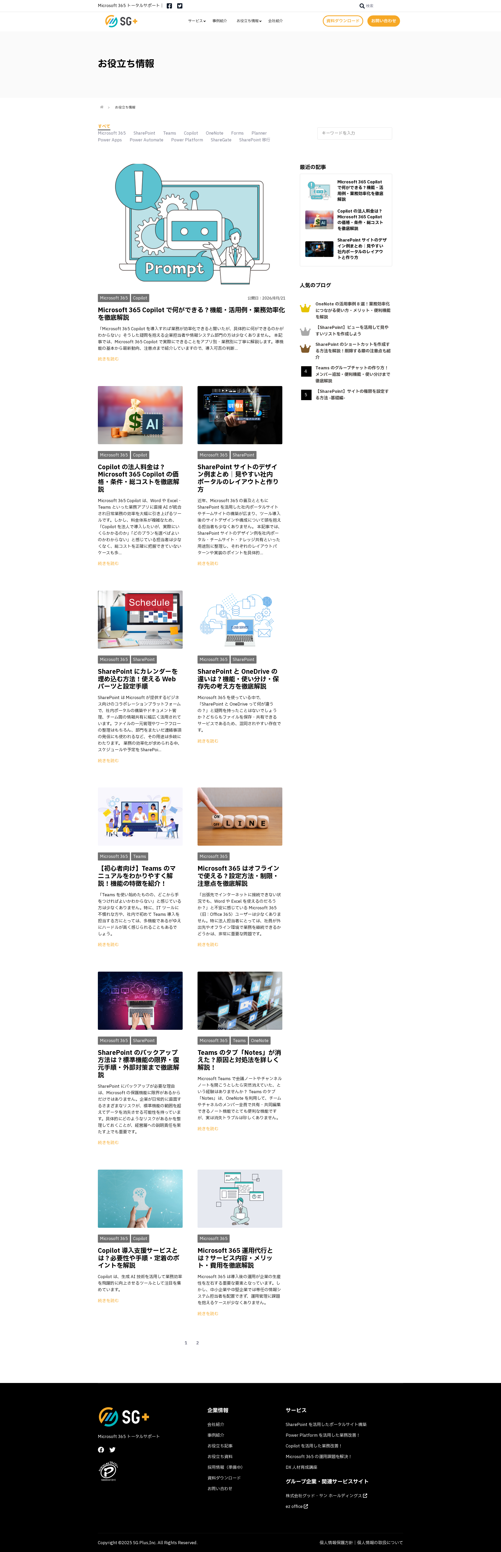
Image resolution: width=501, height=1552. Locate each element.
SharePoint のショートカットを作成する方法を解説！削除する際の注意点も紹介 (353, 351)
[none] (366, 6)
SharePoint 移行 (254, 140)
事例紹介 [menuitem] (219, 21)
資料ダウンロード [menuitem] (224, 1478)
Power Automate (146, 140)
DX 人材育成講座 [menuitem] (301, 1467)
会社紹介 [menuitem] (275, 21)
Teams (169, 133)
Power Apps (110, 140)
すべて (104, 126)
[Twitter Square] (179, 7)
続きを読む (108, 359)
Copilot (191, 133)
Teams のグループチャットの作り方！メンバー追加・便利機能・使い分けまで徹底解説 (352, 374)
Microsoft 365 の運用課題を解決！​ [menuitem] (319, 1457)
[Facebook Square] (169, 7)
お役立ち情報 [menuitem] (248, 21)
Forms (237, 133)
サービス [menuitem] (195, 21)
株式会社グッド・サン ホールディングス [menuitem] (324, 1496)
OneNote (214, 133)
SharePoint (144, 133)
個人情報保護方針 (336, 1543)
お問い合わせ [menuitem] (219, 1489)
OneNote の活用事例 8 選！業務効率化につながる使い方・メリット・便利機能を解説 (353, 310)
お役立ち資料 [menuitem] (219, 1457)
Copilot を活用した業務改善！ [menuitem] (314, 1446)
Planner (259, 133)
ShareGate (221, 140)
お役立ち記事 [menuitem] (219, 1446)
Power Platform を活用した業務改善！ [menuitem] (323, 1435)
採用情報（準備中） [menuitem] (226, 1467)
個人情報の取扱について (380, 1543)
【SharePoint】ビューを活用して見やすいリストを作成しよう (352, 330)
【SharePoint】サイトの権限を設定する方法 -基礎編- (352, 394)
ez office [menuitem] (295, 1506)
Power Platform (187, 140)
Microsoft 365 (112, 133)
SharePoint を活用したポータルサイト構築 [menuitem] (326, 1425)
